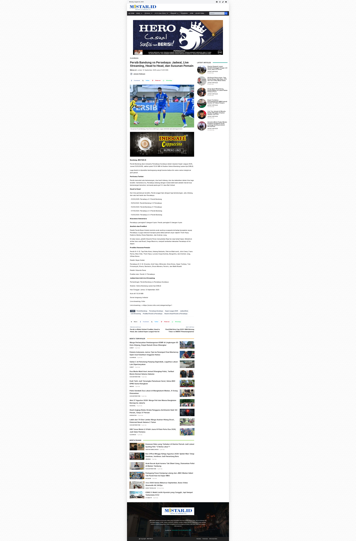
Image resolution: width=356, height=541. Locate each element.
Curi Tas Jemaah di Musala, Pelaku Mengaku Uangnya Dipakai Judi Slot (216, 112)
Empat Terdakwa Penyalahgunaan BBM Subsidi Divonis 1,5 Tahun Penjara (217, 101)
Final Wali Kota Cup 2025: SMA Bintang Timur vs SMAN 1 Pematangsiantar (179, 330)
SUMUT (132, 348)
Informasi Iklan (213, 538)
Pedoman (205, 538)
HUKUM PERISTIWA (135, 376)
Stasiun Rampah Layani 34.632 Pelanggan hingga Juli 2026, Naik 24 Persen (217, 68)
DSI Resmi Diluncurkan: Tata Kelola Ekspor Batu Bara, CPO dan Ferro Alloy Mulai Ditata (217, 79)
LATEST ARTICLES (212, 71)
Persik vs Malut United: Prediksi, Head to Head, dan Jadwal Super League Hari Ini (145, 330)
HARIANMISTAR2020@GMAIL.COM (181, 530)
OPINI (191, 13)
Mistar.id (133, 70)
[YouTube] (226, 2)
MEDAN (132, 386)
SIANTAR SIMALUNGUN (151, 449)
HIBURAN (148, 459)
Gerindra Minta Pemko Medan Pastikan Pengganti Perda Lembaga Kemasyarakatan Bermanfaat (217, 124)
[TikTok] (223, 2)
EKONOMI (148, 478)
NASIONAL (133, 405)
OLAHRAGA (184, 13)
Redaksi (199, 538)
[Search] (226, 13)
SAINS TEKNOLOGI (150, 488)
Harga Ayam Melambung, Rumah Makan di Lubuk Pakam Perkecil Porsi (217, 90)
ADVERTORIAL (199, 13)
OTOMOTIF (148, 497)
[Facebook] (217, 2)
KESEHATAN (133, 415)
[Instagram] (220, 2)
